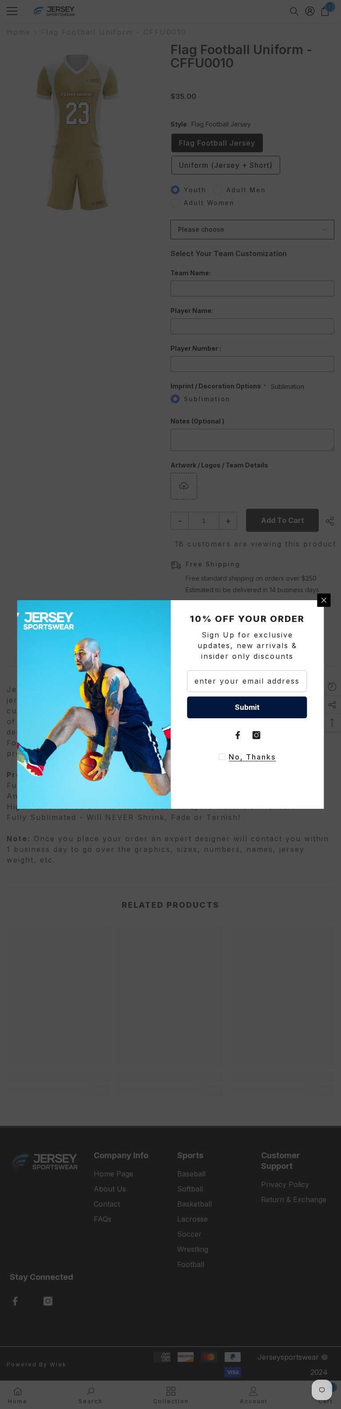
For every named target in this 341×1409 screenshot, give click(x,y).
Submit (247, 707)
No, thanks (252, 756)
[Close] (324, 600)
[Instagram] (256, 735)
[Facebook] (238, 735)
